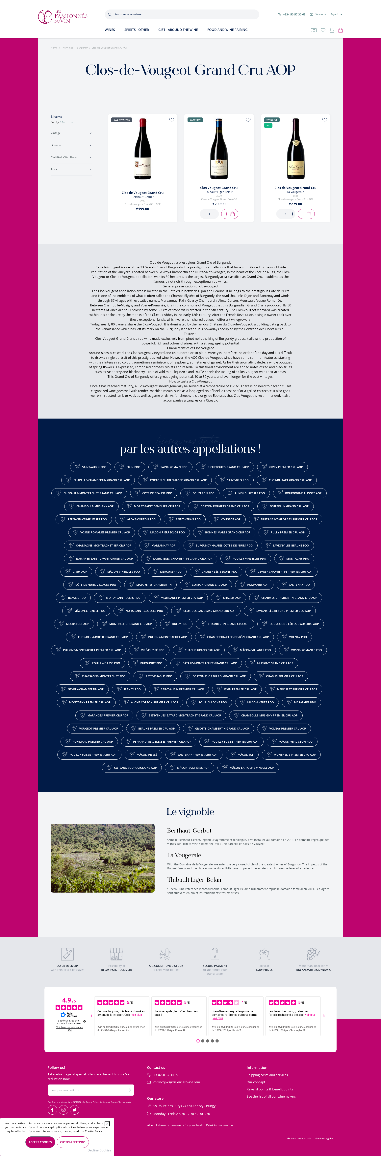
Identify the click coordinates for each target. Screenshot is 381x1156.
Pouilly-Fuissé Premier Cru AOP (235, 741)
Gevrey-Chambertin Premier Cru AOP (285, 571)
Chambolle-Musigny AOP (95, 506)
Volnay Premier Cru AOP (287, 728)
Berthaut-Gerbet (189, 831)
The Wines (67, 47)
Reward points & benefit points (270, 1089)
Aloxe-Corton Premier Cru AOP (154, 702)
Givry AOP (80, 571)
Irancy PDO (132, 689)
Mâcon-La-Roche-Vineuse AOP (252, 768)
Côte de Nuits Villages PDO (95, 585)
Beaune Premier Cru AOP (156, 728)
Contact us (320, 14)
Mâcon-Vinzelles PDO (123, 571)
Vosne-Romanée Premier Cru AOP (105, 532)
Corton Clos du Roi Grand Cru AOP (219, 676)
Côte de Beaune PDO (157, 493)
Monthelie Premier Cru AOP (295, 754)
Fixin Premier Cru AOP (240, 689)
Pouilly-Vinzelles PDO (249, 558)
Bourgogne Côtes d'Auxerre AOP (294, 624)
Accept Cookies (40, 1142)
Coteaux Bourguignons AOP (135, 768)
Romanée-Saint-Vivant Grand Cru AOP (104, 558)
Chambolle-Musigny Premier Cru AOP (269, 715)
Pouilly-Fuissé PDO (106, 663)
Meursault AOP (77, 624)
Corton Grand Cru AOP (209, 585)
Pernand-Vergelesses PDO (87, 519)
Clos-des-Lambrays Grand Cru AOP (209, 611)
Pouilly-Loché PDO (212, 702)
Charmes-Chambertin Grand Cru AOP (289, 598)
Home (54, 47)
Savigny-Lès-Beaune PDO (291, 545)
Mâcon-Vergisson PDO (296, 741)
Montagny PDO (297, 558)
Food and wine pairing (227, 30)
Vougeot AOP (231, 519)
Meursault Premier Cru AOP (182, 598)
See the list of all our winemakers (271, 1096)
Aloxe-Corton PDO (141, 519)
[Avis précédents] (91, 1016)
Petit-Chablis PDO (159, 676)
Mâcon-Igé (246, 754)
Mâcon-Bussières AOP (193, 768)
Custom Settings (73, 1142)
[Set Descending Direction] (72, 122)
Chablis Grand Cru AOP (202, 650)
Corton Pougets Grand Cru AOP (225, 506)
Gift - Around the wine (178, 30)
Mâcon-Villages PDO (255, 650)
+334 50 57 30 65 (294, 14)
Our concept (256, 1082)
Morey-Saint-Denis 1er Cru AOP (157, 506)
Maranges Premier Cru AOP (108, 715)
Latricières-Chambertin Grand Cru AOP (182, 558)
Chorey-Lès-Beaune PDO (219, 571)
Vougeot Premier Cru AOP (98, 728)
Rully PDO (180, 624)
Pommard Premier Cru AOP (93, 741)
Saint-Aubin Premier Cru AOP (182, 689)
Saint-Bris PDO (238, 480)
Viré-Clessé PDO (153, 650)
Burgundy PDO (151, 663)
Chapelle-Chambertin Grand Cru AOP (101, 480)
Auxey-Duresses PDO (250, 493)
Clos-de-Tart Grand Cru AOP (290, 480)
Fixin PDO (133, 467)
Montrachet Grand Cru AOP (130, 624)
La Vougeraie (184, 856)
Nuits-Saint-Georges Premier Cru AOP (289, 519)
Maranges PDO (305, 702)
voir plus (137, 1014)
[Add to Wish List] (171, 119)
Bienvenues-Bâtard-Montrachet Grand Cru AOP (185, 715)
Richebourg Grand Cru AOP (228, 467)
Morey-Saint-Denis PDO (123, 598)
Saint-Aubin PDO (94, 467)
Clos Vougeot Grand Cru (219, 188)
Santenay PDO (299, 585)
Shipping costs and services (267, 1075)
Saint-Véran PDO (188, 519)
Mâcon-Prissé (147, 754)
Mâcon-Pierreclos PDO (167, 532)
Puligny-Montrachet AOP (167, 637)
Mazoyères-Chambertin (154, 585)
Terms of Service (118, 1102)
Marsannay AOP (163, 545)
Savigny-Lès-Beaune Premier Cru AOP (283, 611)
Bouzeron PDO (203, 493)
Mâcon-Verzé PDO (260, 702)
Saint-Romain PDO (174, 467)
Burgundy (82, 47)
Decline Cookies (99, 1150)
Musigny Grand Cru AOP (275, 663)
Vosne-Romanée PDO (306, 650)
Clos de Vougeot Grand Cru (143, 193)
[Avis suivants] (324, 1016)
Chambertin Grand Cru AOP (228, 624)
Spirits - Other (136, 30)
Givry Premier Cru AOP (286, 467)
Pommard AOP (257, 585)
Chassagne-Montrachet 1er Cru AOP (103, 545)
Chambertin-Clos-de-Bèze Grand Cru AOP (238, 637)
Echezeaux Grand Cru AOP (289, 506)
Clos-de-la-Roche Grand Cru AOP (103, 637)
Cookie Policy (93, 1131)
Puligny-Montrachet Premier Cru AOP (92, 650)
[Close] (107, 1123)
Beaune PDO (77, 598)
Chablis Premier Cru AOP (284, 676)
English (334, 14)
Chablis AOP (232, 598)
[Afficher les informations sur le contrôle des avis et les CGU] (84, 1021)
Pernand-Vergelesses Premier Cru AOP (162, 741)
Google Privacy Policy (96, 1102)
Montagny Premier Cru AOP (90, 702)
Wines (110, 30)
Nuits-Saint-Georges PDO (144, 611)
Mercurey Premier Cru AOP (297, 689)
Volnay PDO (298, 637)
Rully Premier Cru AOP (288, 532)
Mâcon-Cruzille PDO (89, 611)
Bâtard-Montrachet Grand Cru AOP (210, 663)
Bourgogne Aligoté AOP (303, 493)
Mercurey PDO (171, 571)
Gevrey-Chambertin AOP (86, 689)
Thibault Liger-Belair (194, 880)
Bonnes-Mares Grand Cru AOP (227, 532)
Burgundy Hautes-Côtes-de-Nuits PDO (224, 545)
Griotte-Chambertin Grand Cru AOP (222, 728)
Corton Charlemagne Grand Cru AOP (178, 480)
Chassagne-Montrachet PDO (103, 676)
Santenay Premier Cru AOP (197, 754)
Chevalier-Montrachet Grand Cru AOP (93, 493)
